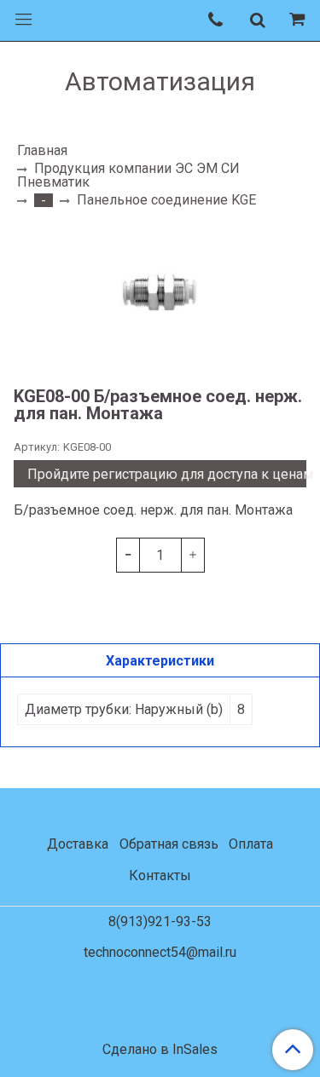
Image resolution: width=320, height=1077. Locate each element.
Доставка (77, 844)
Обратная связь (168, 844)
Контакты (160, 875)
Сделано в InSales (160, 1050)
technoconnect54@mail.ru (160, 952)
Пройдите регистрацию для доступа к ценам (166, 474)
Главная (42, 150)
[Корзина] (299, 20)
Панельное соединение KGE (166, 200)
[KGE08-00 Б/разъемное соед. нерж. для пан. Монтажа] (160, 296)
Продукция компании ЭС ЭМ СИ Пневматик (128, 175)
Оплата (251, 844)
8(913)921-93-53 (160, 921)
